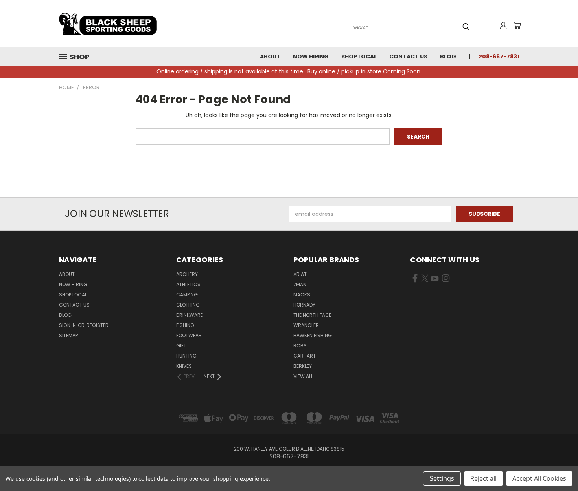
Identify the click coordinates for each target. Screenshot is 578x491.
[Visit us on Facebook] (415, 280)
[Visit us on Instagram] (446, 280)
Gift (181, 345)
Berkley (302, 366)
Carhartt (305, 355)
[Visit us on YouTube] (435, 280)
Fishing (185, 325)
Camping (187, 294)
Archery (187, 274)
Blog (448, 56)
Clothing (188, 304)
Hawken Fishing (312, 335)
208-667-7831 (499, 56)
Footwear (189, 335)
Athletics (188, 284)
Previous (557, 466)
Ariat (300, 274)
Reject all (483, 478)
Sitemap (68, 335)
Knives (184, 366)
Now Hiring (311, 56)
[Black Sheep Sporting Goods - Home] (133, 23)
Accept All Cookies (539, 478)
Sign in (68, 325)
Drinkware (189, 315)
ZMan (299, 284)
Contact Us (408, 56)
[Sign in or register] (503, 25)
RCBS (300, 345)
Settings (442, 478)
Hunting (186, 355)
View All (303, 376)
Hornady (304, 304)
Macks (301, 294)
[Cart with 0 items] (517, 25)
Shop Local (359, 56)
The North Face (312, 315)
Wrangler (306, 325)
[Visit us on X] (425, 280)
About (270, 56)
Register (98, 325)
